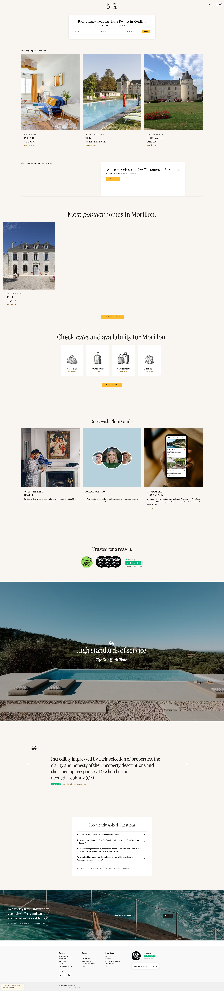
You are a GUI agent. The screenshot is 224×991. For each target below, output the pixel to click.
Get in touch (86, 959)
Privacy (66, 988)
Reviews (84, 966)
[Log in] (219, 4)
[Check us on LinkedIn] (69, 975)
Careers (107, 966)
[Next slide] (187, 764)
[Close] (22, 985)
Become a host (63, 956)
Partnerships (62, 959)
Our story (108, 959)
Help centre (85, 956)
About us (108, 956)
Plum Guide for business (112, 961)
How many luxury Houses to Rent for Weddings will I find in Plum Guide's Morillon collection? (108, 841)
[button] (112, 4)
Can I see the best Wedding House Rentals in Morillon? (98, 834)
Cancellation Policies (88, 964)
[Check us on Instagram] (60, 975)
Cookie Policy (10, 987)
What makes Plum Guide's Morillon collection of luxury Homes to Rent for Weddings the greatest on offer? (105, 858)
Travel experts (86, 961)
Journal (61, 964)
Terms (60, 988)
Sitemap (71, 988)
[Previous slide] (28, 764)
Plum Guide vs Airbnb (65, 966)
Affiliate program (64, 961)
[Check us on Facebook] (64, 975)
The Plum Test (109, 964)
